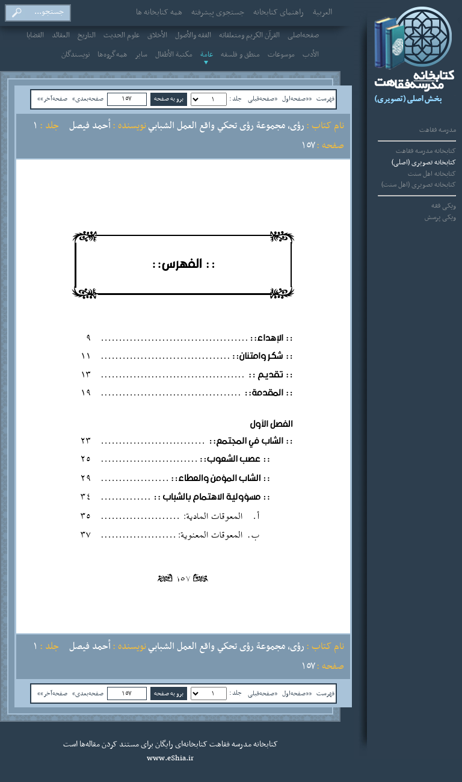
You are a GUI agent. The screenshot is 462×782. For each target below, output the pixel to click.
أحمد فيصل (90, 126)
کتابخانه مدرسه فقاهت (426, 151)
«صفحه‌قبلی (262, 98)
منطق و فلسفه (240, 54)
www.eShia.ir (170, 758)
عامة (206, 54)
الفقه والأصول (193, 35)
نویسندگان (75, 54)
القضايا (35, 35)
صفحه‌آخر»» (52, 98)
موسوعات (281, 54)
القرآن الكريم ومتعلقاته (249, 35)
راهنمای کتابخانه (278, 12)
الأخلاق (157, 35)
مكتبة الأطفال (173, 54)
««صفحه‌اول (297, 98)
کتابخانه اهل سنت (432, 174)
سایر (141, 54)
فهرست (325, 98)
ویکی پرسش (440, 217)
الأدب (311, 54)
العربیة (322, 12)
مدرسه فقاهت (437, 130)
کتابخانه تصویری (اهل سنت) (418, 185)
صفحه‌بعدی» (87, 98)
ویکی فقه (443, 206)
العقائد (61, 35)
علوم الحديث (121, 35)
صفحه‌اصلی (303, 35)
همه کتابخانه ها (159, 12)
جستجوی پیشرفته (217, 12)
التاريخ (87, 35)
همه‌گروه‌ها (112, 54)
